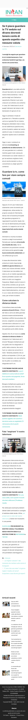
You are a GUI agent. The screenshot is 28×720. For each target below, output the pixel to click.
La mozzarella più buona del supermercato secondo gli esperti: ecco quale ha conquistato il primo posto (16, 673)
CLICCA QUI (6, 526)
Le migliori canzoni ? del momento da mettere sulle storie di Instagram (14, 563)
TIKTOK (5, 537)
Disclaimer (14, 717)
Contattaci (14, 704)
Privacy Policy (20, 715)
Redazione (12, 715)
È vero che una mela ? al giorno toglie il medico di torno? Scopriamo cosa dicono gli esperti (13, 571)
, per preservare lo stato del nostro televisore (13, 516)
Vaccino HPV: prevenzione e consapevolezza (15, 604)
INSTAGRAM (20, 534)
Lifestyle (7, 558)
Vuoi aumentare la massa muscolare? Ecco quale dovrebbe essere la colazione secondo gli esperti (17, 643)
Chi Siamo (6, 715)
